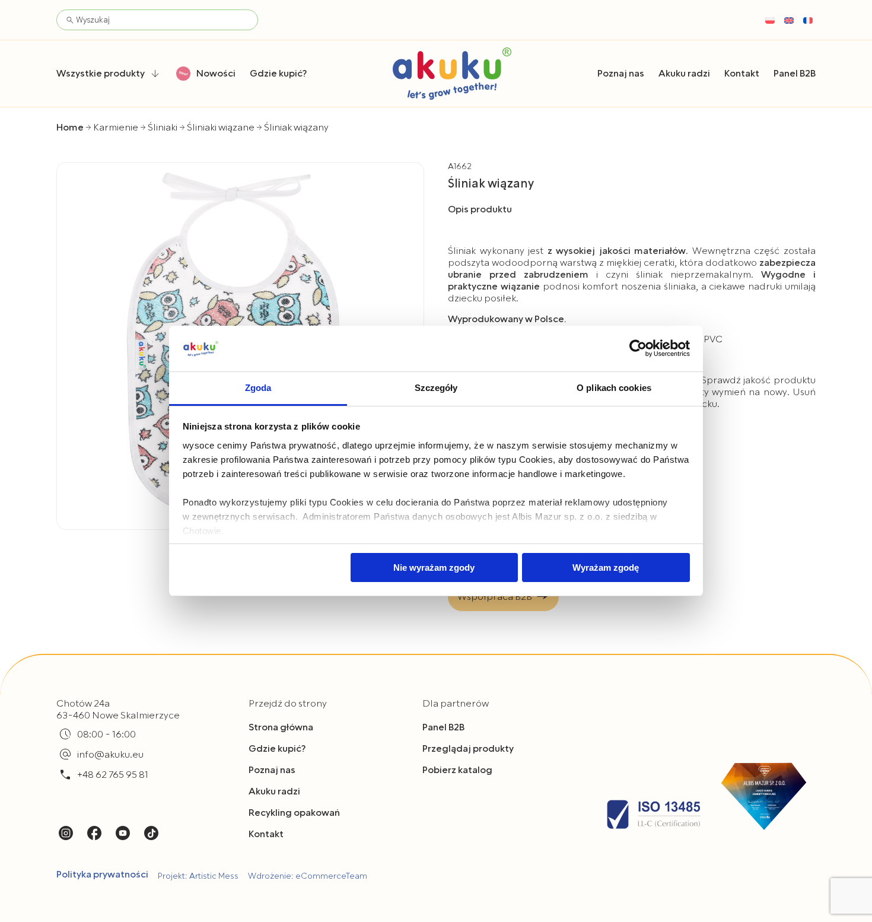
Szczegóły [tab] (436, 388)
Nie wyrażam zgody (434, 567)
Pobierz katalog (457, 770)
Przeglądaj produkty (468, 748)
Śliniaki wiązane (220, 127)
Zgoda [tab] (258, 388)
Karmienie (115, 127)
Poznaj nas (272, 770)
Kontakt (266, 834)
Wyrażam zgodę (605, 567)
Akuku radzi (274, 791)
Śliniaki (162, 127)
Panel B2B (443, 727)
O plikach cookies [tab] (614, 388)
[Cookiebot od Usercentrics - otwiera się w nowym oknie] (638, 348)
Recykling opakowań (294, 812)
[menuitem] (770, 20)
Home (70, 127)
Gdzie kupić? (277, 748)
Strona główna (281, 727)
